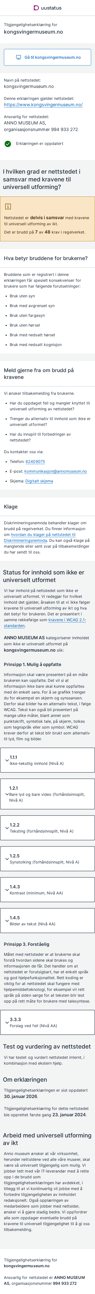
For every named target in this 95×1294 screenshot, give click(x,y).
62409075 (35, 461)
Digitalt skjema (39, 480)
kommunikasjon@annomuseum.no (55, 471)
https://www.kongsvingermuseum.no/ (43, 104)
